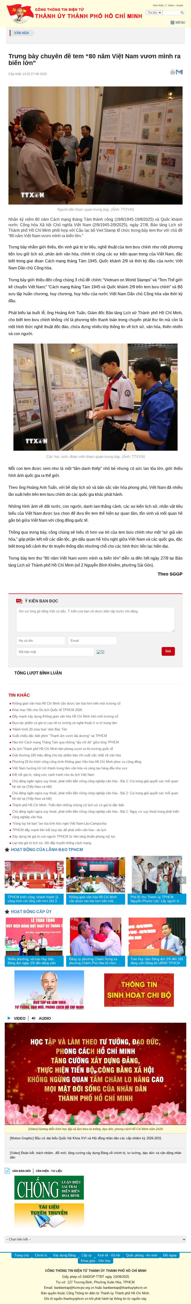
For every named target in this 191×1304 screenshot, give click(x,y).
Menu (180, 22)
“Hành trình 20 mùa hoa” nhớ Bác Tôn (39, 729)
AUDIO (45, 1018)
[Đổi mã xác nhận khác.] (103, 651)
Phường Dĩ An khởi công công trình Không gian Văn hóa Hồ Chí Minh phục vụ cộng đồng (76, 762)
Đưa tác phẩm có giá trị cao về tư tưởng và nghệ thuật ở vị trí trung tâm (64, 723)
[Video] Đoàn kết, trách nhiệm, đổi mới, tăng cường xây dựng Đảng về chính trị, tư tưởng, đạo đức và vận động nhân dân (95, 1155)
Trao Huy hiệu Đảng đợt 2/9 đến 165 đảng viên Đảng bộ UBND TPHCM (157, 961)
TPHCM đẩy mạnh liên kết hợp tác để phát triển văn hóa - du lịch (59, 830)
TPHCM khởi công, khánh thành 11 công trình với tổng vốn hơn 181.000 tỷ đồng (34, 899)
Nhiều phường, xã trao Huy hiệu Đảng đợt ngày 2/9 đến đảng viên (32, 961)
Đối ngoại (170, 1255)
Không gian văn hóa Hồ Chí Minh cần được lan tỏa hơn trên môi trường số (66, 703)
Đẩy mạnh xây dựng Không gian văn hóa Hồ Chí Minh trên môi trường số (65, 716)
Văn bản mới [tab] (21, 1170)
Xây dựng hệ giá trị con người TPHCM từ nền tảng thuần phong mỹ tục (63, 836)
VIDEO (20, 1018)
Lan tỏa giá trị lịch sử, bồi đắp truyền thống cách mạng (51, 843)
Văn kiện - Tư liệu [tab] (49, 1170)
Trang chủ (21, 1255)
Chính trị (41, 1255)
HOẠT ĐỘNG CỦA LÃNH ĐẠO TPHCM (47, 850)
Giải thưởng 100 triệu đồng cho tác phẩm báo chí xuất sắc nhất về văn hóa (66, 755)
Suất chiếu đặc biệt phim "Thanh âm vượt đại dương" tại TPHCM (59, 736)
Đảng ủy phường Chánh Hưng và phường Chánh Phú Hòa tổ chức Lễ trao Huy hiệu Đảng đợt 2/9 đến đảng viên (95, 961)
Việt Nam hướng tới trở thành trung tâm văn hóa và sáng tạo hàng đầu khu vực (70, 768)
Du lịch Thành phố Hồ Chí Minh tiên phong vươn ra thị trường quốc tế (62, 749)
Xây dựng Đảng (64, 1255)
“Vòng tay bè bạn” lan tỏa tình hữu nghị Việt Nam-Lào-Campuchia (59, 823)
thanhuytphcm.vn (75, 1299)
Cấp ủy (87, 1255)
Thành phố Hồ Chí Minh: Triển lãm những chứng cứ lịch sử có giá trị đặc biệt (68, 805)
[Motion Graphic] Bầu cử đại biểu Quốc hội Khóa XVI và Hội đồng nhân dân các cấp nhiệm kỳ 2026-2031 (85, 1138)
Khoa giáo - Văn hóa (95, 1261)
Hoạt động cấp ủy (31, 912)
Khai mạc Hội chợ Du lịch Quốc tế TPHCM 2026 (47, 710)
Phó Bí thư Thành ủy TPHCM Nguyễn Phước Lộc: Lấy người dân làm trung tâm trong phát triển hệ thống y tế (156, 899)
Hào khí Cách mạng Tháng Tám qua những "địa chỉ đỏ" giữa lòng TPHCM (65, 742)
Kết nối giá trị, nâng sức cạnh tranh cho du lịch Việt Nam (53, 775)
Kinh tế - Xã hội (109, 1255)
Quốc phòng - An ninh (141, 1255)
